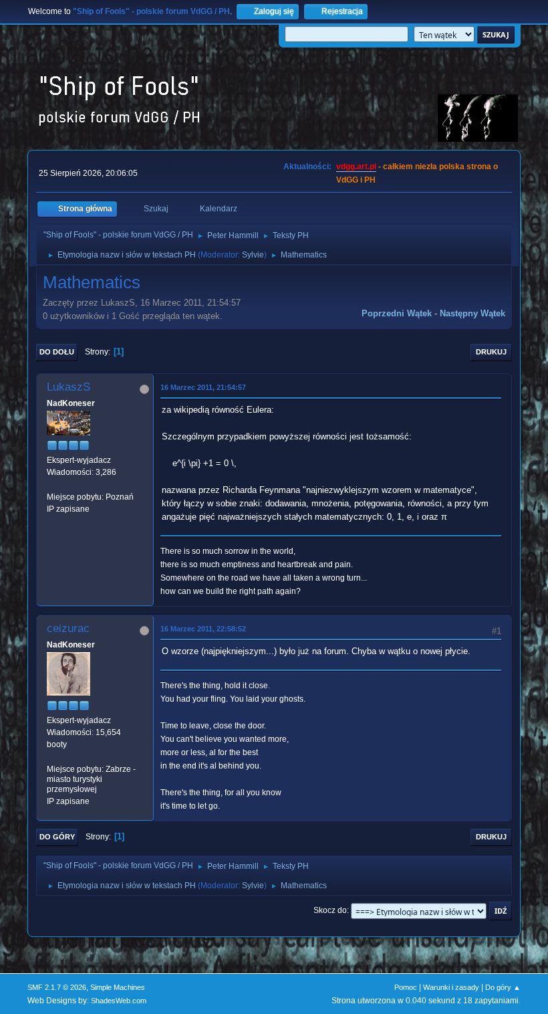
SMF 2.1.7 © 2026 (56, 987)
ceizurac (68, 628)
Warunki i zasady (451, 987)
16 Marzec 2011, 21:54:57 (203, 387)
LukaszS (68, 387)
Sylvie (253, 255)
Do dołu (56, 352)
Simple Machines (117, 987)
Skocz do (330, 910)
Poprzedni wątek (397, 313)
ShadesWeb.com (118, 1001)
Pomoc (405, 987)
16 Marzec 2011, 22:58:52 (203, 629)
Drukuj (491, 352)
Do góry (57, 837)
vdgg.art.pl (356, 166)
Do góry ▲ (503, 987)
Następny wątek (472, 313)
